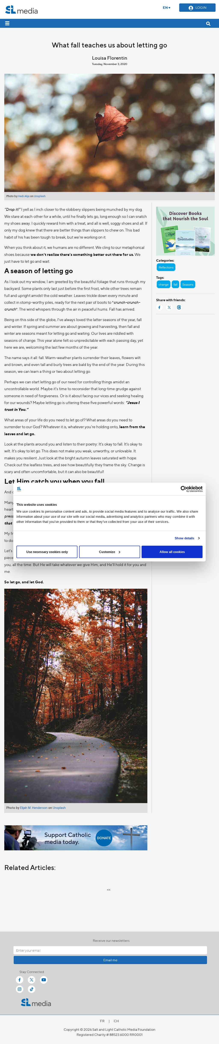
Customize (107, 551)
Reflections (166, 267)
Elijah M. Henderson (33, 808)
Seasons (187, 284)
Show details (184, 538)
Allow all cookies (172, 551)
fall (175, 284)
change (164, 284)
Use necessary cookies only (47, 551)
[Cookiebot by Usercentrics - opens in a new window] (184, 489)
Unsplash (40, 196)
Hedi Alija (24, 196)
